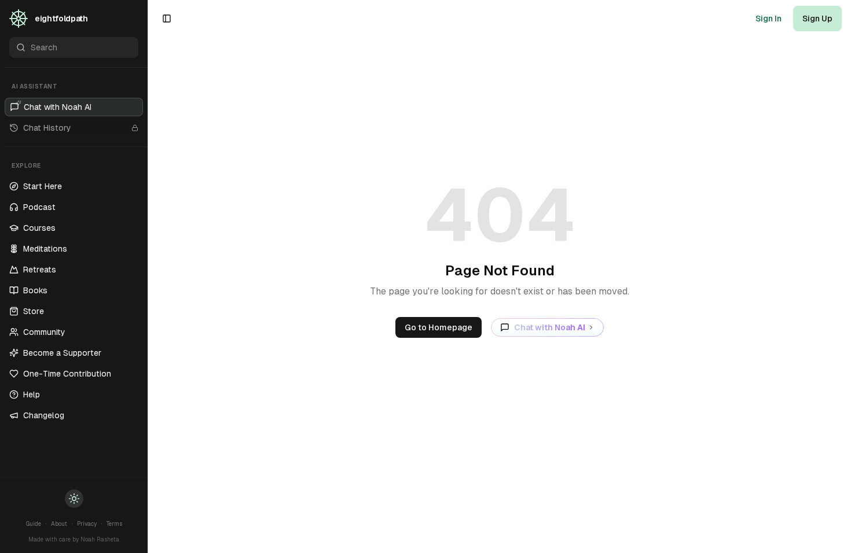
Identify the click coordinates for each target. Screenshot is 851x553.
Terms (114, 524)
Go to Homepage (438, 327)
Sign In (768, 18)
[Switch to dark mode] (74, 498)
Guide (33, 524)
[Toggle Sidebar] (147, 276)
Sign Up (817, 18)
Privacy (87, 524)
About (59, 524)
